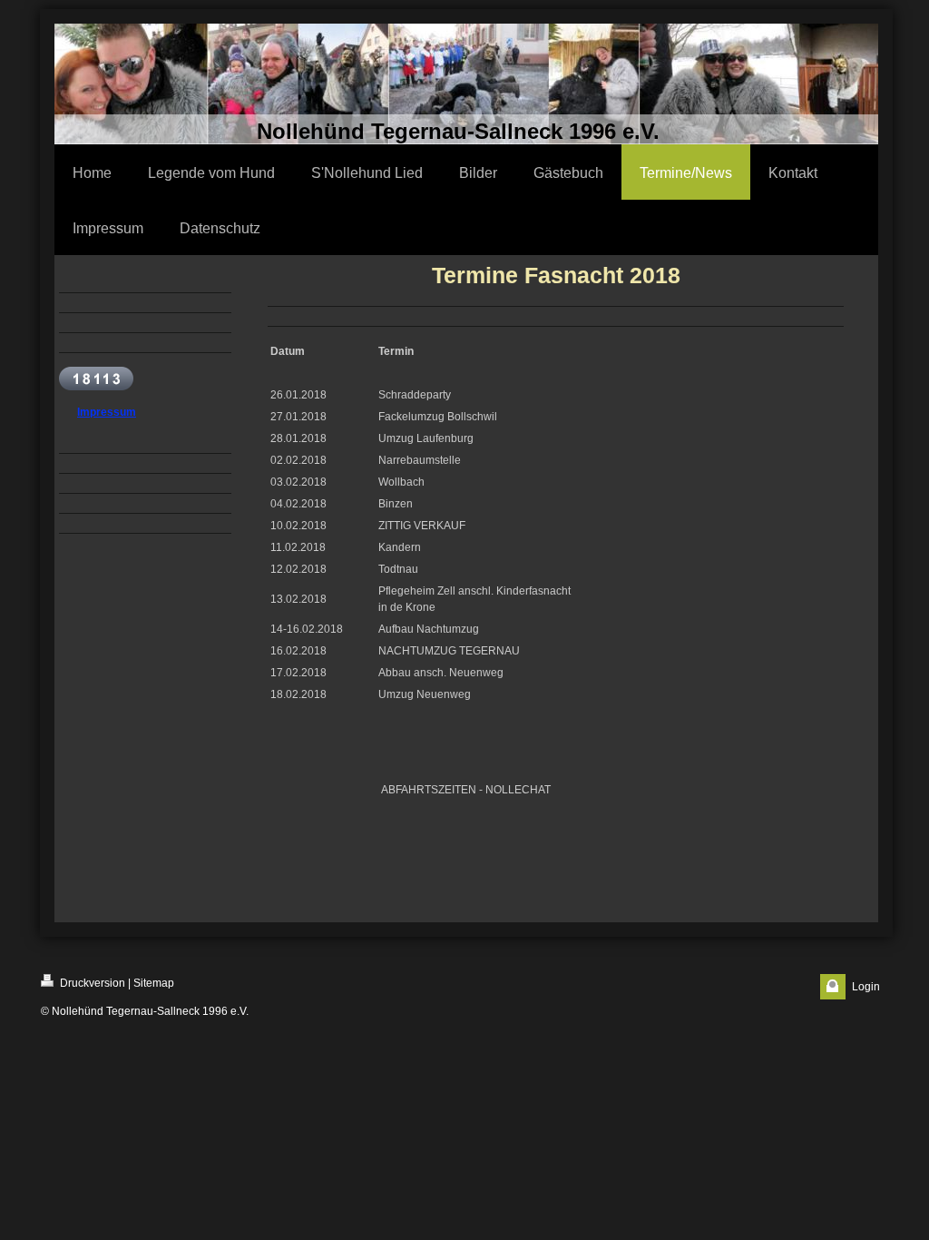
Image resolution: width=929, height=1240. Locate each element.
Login (866, 986)
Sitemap (153, 983)
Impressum (106, 412)
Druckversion (91, 983)
